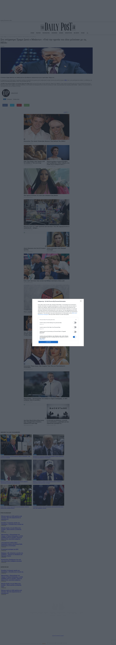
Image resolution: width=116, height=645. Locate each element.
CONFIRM (48, 341)
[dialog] (58, 322)
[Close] (81, 301)
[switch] (74, 323)
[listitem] (58, 319)
